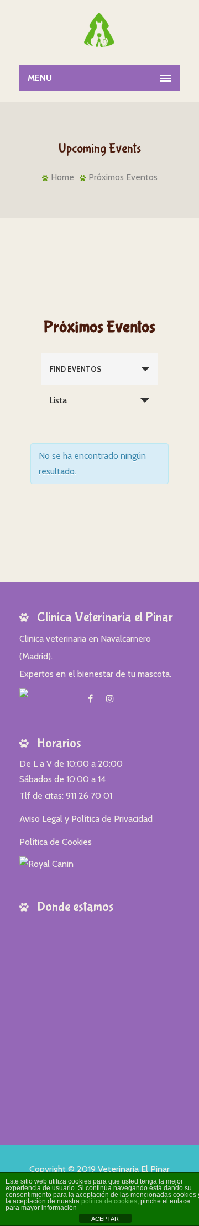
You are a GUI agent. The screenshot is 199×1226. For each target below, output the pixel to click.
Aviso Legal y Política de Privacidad (86, 818)
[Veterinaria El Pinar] (100, 30)
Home (62, 177)
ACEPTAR (105, 1219)
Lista (58, 400)
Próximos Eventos (123, 177)
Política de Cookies (55, 842)
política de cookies (109, 1201)
